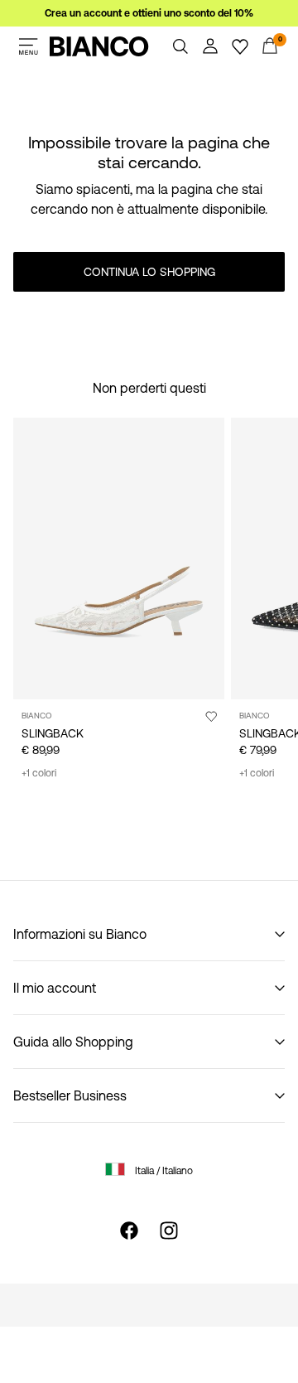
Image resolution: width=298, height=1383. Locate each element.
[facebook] (129, 1230)
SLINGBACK (53, 733)
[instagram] (169, 1230)
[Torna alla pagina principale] (99, 46)
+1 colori (39, 773)
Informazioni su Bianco (80, 933)
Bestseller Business (70, 1095)
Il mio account (54, 987)
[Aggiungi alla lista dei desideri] (211, 716)
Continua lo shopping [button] (149, 271)
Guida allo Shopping (73, 1041)
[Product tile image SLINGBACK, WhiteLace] (118, 558)
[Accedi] (210, 46)
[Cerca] (180, 46)
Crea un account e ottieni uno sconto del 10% (149, 13)
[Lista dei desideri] (240, 46)
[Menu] (28, 46)
